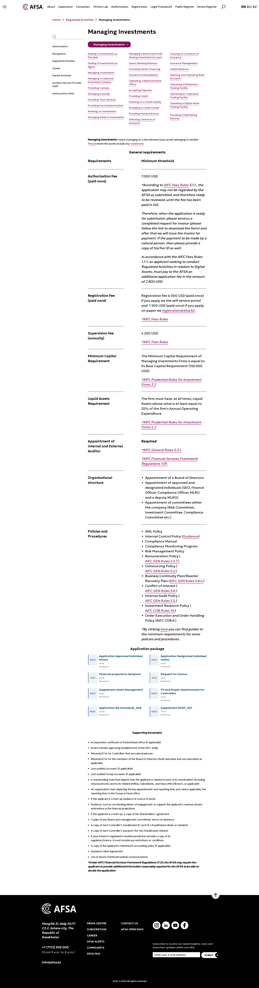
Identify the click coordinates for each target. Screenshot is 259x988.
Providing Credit (138, 95)
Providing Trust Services (102, 99)
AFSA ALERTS (95, 941)
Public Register (184, 6)
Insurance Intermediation (143, 74)
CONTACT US (129, 923)
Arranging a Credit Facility (144, 107)
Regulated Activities (80, 19)
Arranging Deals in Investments (106, 117)
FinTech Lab (100, 6)
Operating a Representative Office (145, 82)
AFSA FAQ (93, 953)
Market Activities (61, 75)
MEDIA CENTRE (96, 923)
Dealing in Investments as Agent (103, 65)
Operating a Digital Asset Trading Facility (184, 105)
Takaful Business (179, 68)
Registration (139, 6)
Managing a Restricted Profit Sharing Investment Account (145, 55)
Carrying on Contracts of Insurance (184, 55)
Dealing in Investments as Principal (103, 55)
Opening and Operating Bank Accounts (187, 76)
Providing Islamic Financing (144, 68)
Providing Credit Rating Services (183, 116)
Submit (209, 955)
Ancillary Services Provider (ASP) (66, 84)
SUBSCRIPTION (96, 929)
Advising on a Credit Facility (145, 101)
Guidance (190, 536)
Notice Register (207, 6)
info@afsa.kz (51, 962)
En (243, 7)
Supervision (65, 6)
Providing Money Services (144, 113)
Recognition (59, 53)
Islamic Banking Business (143, 63)
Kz (255, 7)
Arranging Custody (99, 93)
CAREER (92, 935)
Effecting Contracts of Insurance (142, 121)
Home (56, 19)
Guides (56, 68)
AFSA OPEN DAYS (132, 929)
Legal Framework (161, 6)
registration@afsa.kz (178, 310)
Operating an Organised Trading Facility (184, 95)
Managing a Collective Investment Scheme (101, 80)
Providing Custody (98, 87)
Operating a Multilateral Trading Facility (184, 86)
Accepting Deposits (140, 90)
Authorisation (119, 6)
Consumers (83, 6)
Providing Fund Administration (106, 105)
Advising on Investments (102, 111)
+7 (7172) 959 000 (55, 947)
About (51, 6)
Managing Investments (109, 44)
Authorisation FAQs (63, 93)
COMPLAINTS (95, 947)
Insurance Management (183, 63)
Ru (249, 7)
